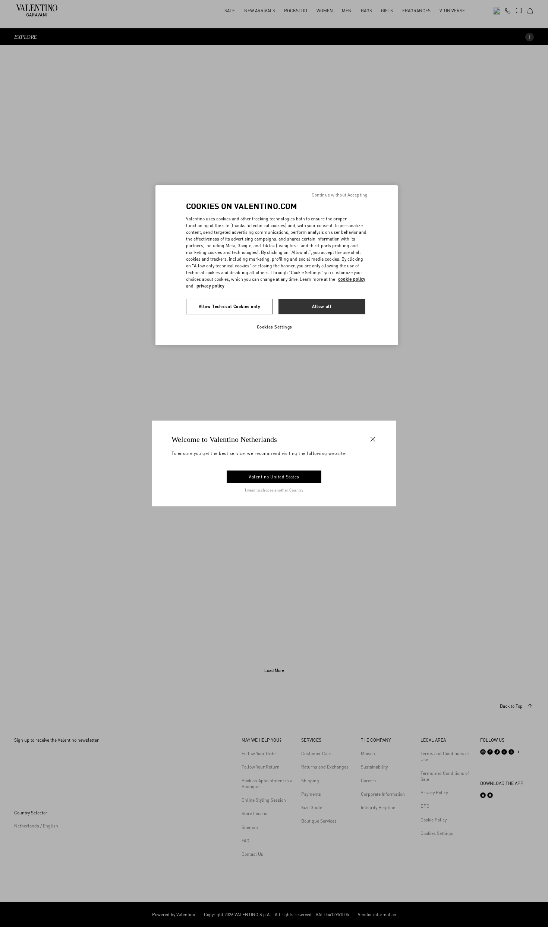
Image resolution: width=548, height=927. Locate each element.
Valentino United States (274, 477)
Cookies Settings (274, 327)
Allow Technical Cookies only (230, 306)
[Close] (373, 439)
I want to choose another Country (274, 490)
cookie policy (351, 279)
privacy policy (210, 286)
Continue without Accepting (340, 195)
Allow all (321, 306)
